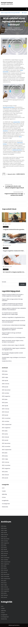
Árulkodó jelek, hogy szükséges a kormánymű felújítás (14, 358)
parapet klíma (16, 122)
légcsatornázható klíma (9, 107)
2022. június (5, 471)
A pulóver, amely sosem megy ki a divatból (13, 345)
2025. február (5, 412)
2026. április (5, 380)
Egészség (4, 494)
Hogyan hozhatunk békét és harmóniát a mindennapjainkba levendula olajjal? (12, 295)
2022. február (5, 474)
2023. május (5, 459)
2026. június (5, 374)
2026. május (5, 377)
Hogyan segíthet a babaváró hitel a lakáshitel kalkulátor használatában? (14, 309)
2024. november (6, 418)
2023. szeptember (6, 449)
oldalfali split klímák (17, 150)
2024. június (5, 434)
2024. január (5, 440)
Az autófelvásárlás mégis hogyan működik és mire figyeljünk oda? (13, 349)
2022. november (6, 465)
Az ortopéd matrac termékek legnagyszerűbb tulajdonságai (10, 313)
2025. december (6, 390)
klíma (20, 136)
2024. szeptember (7, 424)
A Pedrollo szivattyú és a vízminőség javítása (13, 337)
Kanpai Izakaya (7, 3)
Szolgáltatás (5, 226)
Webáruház (5, 507)
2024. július (4, 431)
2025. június (5, 402)
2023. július (4, 453)
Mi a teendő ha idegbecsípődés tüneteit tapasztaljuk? (12, 353)
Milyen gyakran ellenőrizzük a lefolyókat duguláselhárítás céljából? (12, 329)
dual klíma (5, 130)
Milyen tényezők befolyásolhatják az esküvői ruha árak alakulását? (13, 321)
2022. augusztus (6, 468)
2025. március (5, 409)
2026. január (5, 387)
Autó (3, 488)
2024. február (5, 437)
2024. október (5, 421)
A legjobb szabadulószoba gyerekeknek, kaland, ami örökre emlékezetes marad (12, 304)
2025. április (5, 405)
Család (4, 491)
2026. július (4, 371)
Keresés (4, 282)
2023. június (5, 456)
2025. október (5, 393)
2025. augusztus (6, 396)
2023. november (6, 446)
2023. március (5, 462)
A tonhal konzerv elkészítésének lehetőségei (13, 325)
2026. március (5, 383)
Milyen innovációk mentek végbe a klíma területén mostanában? (12, 341)
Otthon (4, 497)
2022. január (5, 478)
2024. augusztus (6, 427)
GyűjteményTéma (6, 361)
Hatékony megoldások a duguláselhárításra (13, 317)
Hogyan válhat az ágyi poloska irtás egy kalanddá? (12, 299)
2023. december (6, 443)
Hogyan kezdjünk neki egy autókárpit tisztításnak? (11, 333)
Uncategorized (6, 503)
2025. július (4, 399)
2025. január (5, 415)
